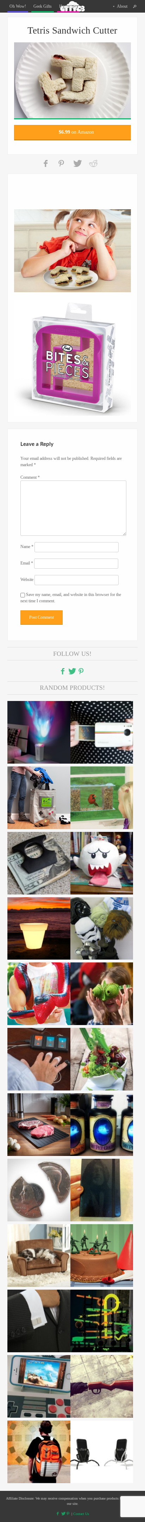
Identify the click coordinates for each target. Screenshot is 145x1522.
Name (26, 547)
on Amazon (76, 132)
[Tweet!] (77, 163)
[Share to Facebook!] (46, 163)
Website (26, 579)
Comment (30, 477)
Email (26, 563)
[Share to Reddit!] (93, 163)
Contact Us (81, 1514)
